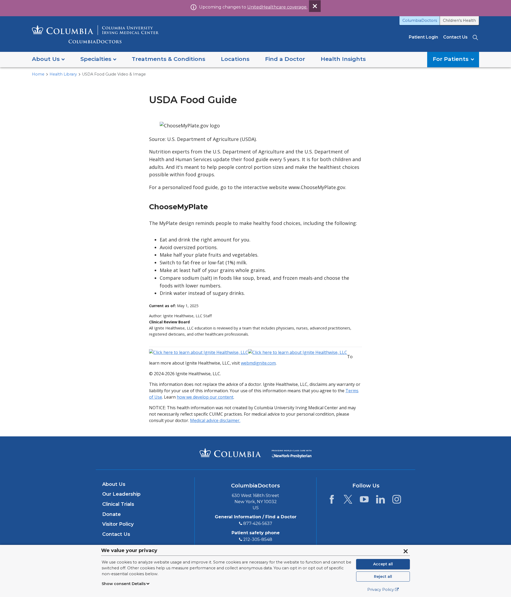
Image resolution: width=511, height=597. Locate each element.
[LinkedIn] (380, 501)
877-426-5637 (257, 523)
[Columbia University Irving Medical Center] (230, 452)
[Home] (95, 34)
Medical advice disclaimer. (215, 420)
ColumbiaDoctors (419, 20)
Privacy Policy (380, 589)
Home (38, 74)
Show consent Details (124, 583)
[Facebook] (331, 501)
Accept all (383, 564)
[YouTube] (364, 501)
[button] (48, 59)
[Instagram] (396, 501)
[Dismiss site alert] (315, 6)
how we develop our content (205, 397)
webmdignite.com (258, 363)
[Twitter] (348, 501)
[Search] (476, 37)
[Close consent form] (405, 551)
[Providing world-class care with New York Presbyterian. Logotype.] (291, 452)
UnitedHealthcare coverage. (277, 7)
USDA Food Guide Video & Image (114, 74)
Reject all (383, 576)
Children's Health (459, 20)
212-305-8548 (257, 539)
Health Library (63, 74)
